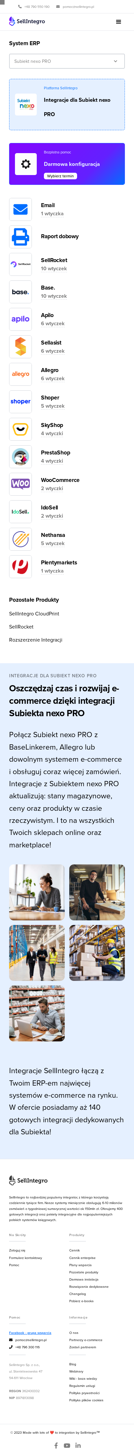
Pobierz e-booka (81, 1301)
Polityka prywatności (84, 1393)
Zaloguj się (17, 1250)
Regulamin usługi (82, 1385)
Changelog (77, 1293)
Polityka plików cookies (86, 1400)
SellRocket (21, 626)
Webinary (76, 1371)
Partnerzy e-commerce (85, 1340)
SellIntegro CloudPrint (34, 613)
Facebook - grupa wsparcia (30, 1332)
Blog (72, 1364)
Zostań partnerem (82, 1347)
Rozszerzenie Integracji (35, 639)
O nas (73, 1332)
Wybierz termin (60, 176)
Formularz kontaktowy (25, 1257)
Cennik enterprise (82, 1257)
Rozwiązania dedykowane (89, 1286)
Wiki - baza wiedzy (83, 1378)
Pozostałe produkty (83, 1272)
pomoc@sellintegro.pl (28, 1340)
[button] (119, 22)
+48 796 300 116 (24, 1347)
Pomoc (14, 1265)
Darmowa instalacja (84, 1279)
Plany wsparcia (80, 1265)
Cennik (74, 1250)
